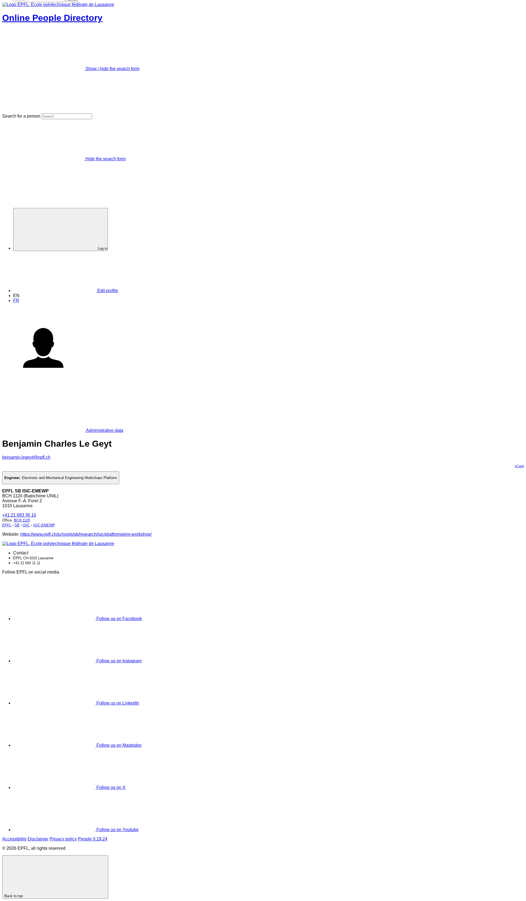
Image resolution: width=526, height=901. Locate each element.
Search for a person (21, 116)
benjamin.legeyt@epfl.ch (26, 457)
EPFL (6, 525)
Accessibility (14, 839)
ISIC (26, 525)
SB (17, 525)
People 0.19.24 (92, 839)
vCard (519, 466)
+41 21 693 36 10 (19, 515)
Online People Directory (52, 18)
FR (16, 300)
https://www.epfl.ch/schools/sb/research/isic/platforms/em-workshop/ (85, 534)
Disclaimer (38, 839)
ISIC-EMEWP (44, 525)
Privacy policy (63, 839)
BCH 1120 (22, 520)
